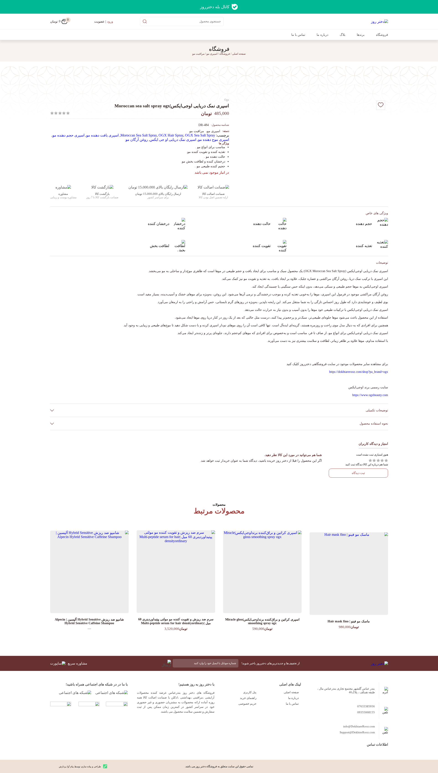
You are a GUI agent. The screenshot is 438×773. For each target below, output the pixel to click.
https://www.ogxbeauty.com (370, 395)
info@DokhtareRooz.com (359, 726)
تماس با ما (298, 34)
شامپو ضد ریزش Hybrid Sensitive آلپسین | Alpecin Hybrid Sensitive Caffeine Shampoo (89, 621)
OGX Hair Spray (171, 135)
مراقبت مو (198, 53)
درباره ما (322, 34)
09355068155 (366, 712)
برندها (361, 34)
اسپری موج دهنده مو (213, 140)
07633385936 (366, 706)
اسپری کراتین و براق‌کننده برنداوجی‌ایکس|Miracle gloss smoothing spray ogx (262, 621)
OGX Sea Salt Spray (200, 135)
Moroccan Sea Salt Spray (138, 135)
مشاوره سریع (77, 663)
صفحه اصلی (291, 692)
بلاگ (342, 34)
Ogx (226, 99)
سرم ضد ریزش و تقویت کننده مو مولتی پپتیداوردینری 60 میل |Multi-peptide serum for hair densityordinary (176, 621)
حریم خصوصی (247, 703)
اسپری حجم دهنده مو (68, 135)
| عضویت (103, 21)
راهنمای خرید (248, 698)
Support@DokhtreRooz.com (357, 732)
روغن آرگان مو (136, 140)
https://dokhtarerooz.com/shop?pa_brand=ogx (358, 372)
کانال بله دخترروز (214, 7)
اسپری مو (211, 53)
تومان (58, 21)
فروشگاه (382, 34)
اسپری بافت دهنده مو (102, 135)
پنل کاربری (249, 692)
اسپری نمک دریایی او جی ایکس (173, 140)
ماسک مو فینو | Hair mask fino (349, 621)
